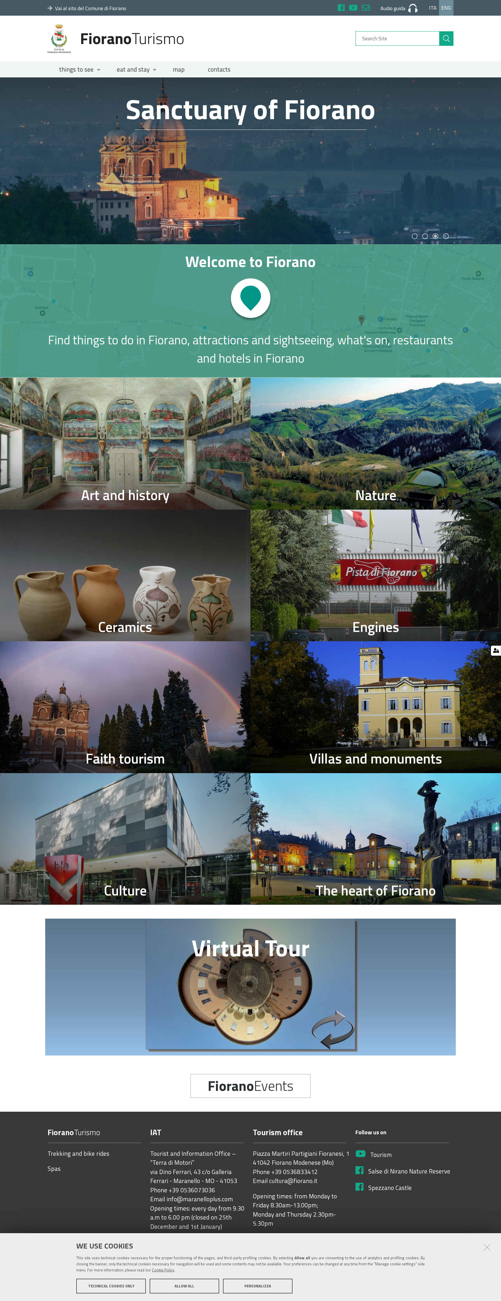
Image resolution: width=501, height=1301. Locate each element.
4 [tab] (446, 236)
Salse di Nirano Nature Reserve (409, 1171)
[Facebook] (341, 8)
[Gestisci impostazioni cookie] (496, 651)
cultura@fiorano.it (293, 1181)
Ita (433, 8)
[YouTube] (353, 8)
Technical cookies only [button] (111, 1286)
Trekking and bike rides (78, 1154)
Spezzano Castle (390, 1188)
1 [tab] (415, 236)
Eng (446, 8)
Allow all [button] (184, 1286)
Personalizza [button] (257, 1286)
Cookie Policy (163, 1270)
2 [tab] (425, 236)
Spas (54, 1169)
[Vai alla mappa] (250, 311)
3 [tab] (435, 236)
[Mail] (366, 8)
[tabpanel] (250, 160)
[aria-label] (446, 38)
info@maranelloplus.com (199, 1199)
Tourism (381, 1155)
